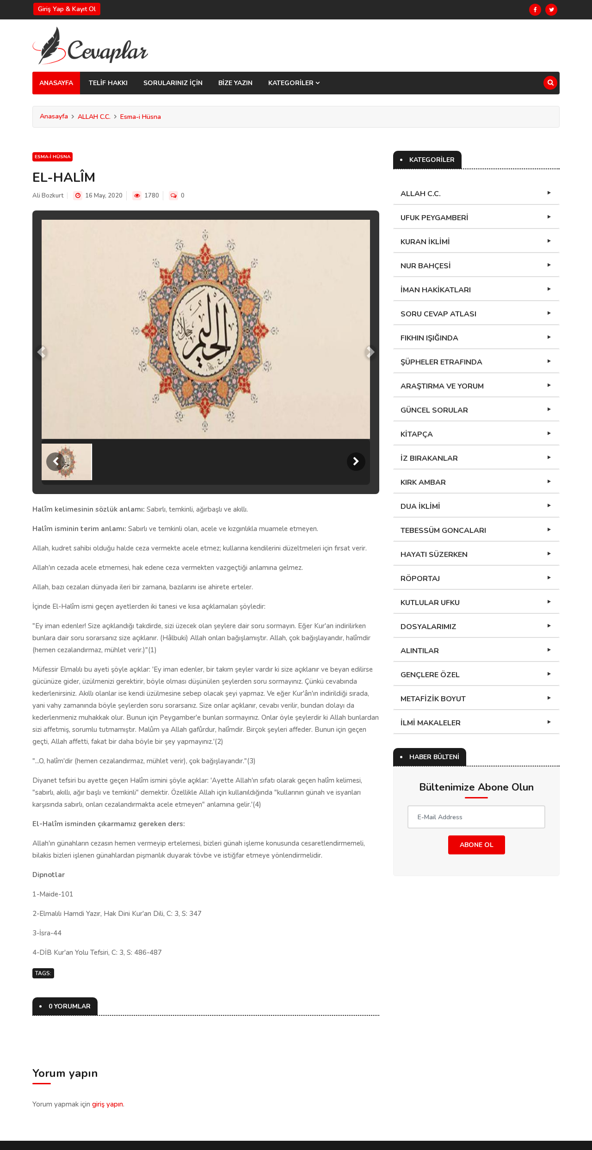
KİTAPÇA (417, 434)
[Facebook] (535, 10)
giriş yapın (107, 1104)
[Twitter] (551, 10)
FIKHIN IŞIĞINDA (429, 338)
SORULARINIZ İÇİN (173, 83)
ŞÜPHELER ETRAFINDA (441, 362)
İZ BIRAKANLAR (429, 458)
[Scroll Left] (55, 461)
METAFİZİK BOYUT (433, 699)
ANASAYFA (56, 83)
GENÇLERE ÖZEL (430, 675)
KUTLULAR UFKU (430, 603)
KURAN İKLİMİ (425, 242)
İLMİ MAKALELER (431, 723)
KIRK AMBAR (423, 482)
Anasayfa (54, 116)
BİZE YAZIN (235, 83)
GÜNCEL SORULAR (434, 410)
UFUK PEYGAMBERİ (435, 218)
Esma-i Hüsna (140, 116)
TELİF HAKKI (108, 83)
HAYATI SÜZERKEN (434, 555)
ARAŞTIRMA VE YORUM (442, 386)
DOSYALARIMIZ (428, 627)
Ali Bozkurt (47, 196)
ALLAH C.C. (94, 116)
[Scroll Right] (356, 461)
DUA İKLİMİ (420, 506)
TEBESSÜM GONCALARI (443, 531)
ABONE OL (476, 845)
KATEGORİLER (291, 83)
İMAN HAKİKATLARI (436, 290)
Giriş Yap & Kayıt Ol (67, 9)
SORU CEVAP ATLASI (438, 314)
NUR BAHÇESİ (426, 266)
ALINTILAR (420, 651)
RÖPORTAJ (420, 579)
